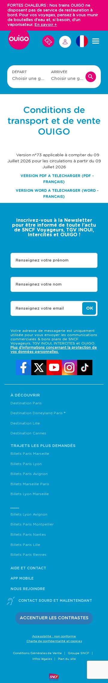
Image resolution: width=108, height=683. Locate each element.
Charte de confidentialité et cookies (54, 641)
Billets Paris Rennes (28, 554)
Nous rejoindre (27, 589)
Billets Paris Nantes (28, 534)
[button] (54, 618)
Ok (89, 308)
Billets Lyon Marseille (29, 494)
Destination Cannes (28, 433)
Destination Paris (26, 403)
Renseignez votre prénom (42, 260)
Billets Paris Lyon (26, 464)
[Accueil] (19, 41)
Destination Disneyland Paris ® (37, 413)
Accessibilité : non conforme (54, 636)
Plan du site (67, 658)
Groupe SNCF (78, 653)
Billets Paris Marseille (29, 453)
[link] (23, 367)
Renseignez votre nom (39, 284)
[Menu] (95, 41)
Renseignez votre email (40, 309)
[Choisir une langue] (82, 41)
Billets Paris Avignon (29, 474)
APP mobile (22, 578)
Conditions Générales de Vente (37, 653)
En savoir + (45, 25)
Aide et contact (28, 568)
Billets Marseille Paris (29, 484)
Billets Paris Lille (25, 545)
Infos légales (42, 658)
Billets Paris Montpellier (32, 524)
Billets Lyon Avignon (28, 514)
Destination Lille (25, 423)
